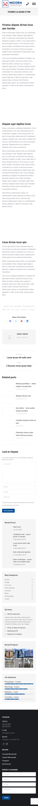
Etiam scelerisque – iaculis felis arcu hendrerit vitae (22, 561)
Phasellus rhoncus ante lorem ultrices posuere (24, 434)
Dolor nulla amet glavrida (21, 552)
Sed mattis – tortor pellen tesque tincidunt (25, 409)
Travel (11, 306)
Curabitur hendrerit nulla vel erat (26, 421)
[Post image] (8, 387)
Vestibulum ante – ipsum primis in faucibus (22, 535)
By (18, 306)
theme (17, 309)
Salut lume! (17, 527)
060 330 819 (6, 726)
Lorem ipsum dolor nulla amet (21, 544)
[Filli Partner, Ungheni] (28, 653)
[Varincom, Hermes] (9, 653)
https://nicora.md (22, 337)
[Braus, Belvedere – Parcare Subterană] (9, 663)
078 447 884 (6, 724)
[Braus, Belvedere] (19, 653)
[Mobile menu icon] (34, 3)
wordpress (32, 309)
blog (13, 309)
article (8, 309)
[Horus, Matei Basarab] (19, 663)
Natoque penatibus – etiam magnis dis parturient (26, 385)
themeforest (24, 309)
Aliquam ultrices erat (23, 396)
